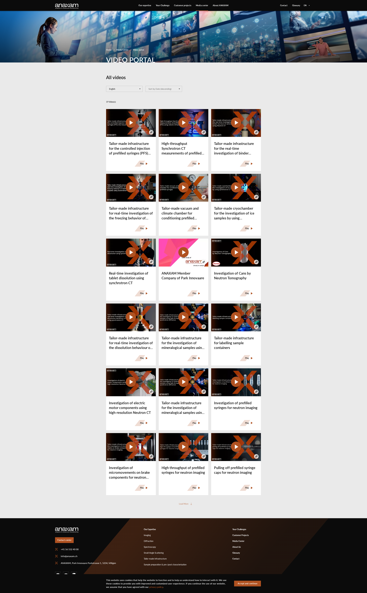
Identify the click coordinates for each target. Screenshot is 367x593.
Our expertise (144, 5)
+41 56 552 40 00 (70, 549)
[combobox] (124, 89)
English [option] (307, 5)
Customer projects (182, 5)
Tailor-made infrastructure (155, 558)
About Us (236, 547)
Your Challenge (163, 5)
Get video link (151, 132)
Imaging (147, 535)
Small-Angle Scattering (154, 552)
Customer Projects (240, 535)
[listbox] (307, 5)
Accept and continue (247, 583)
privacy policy (156, 587)
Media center (202, 5)
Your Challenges (239, 529)
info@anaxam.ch (69, 556)
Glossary (296, 5)
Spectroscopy (150, 547)
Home (109, 49)
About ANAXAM (221, 5)
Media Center (122, 49)
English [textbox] (112, 89)
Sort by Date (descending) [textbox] (160, 89)
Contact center (64, 540)
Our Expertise (150, 529)
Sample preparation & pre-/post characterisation (165, 564)
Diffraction (148, 541)
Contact (284, 5)
